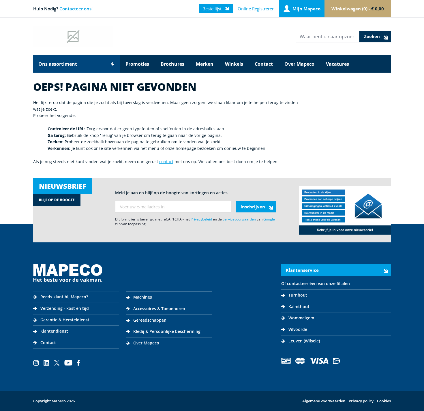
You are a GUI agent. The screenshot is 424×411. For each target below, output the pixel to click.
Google (269, 219)
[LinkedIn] (46, 363)
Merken (204, 64)
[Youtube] (68, 363)
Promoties (137, 64)
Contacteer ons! (76, 9)
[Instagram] (36, 363)
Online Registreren (256, 9)
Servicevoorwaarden (239, 219)
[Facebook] (78, 363)
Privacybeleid (201, 219)
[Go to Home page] (73, 36)
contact (166, 161)
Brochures (172, 64)
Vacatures (337, 64)
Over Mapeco (299, 64)
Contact (264, 64)
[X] (57, 363)
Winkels (234, 64)
